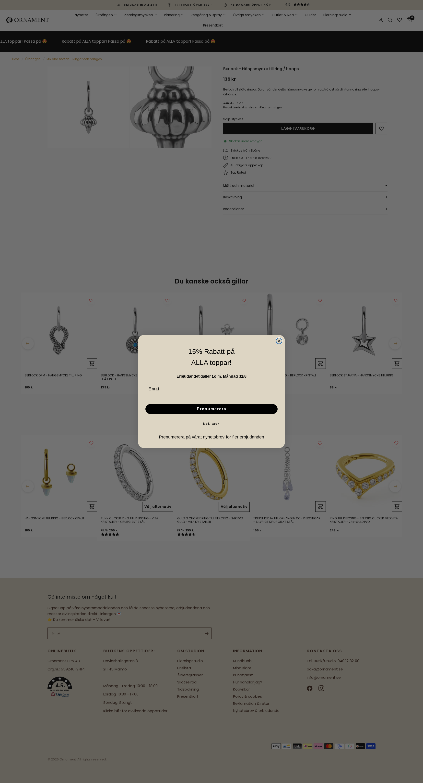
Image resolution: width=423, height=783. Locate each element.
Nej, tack (211, 423)
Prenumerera (211, 409)
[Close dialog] (279, 341)
